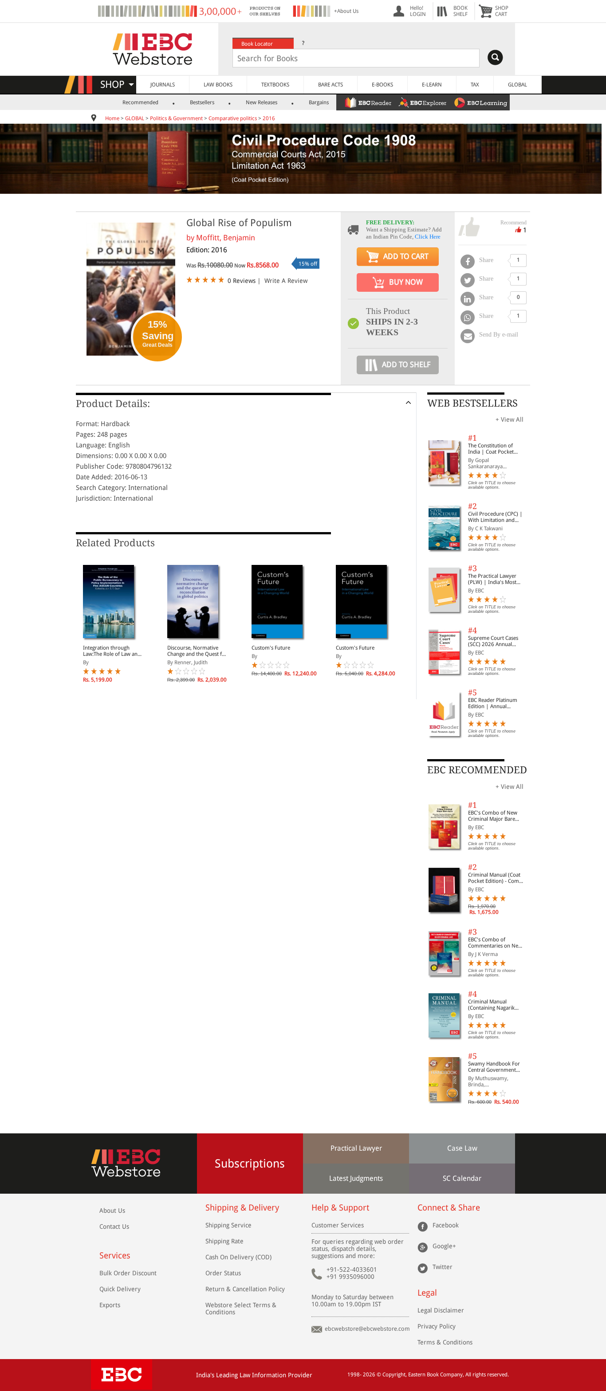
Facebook (446, 1225)
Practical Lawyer (356, 1148)
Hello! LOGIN (418, 11)
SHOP (116, 84)
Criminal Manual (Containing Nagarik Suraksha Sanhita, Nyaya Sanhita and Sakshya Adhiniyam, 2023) (496, 1005)
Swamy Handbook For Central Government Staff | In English (494, 1067)
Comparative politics (233, 118)
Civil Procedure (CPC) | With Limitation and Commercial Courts (495, 517)
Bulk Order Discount (128, 1273)
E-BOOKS (382, 85)
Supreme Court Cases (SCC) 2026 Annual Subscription (493, 641)
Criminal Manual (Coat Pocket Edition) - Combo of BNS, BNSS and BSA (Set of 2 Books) (496, 878)
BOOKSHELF (460, 11)
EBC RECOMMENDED (477, 770)
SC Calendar (462, 1178)
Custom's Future (271, 648)
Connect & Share (448, 1208)
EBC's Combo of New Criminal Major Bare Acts (492, 816)
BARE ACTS (330, 85)
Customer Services (337, 1225)
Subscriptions (250, 1163)
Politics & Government (176, 118)
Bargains (319, 102)
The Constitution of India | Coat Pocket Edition (491, 449)
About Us (112, 1210)
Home (112, 118)
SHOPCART (501, 11)
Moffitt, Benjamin (225, 237)
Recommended (140, 102)
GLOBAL (517, 85)
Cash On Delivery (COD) (238, 1257)
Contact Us (114, 1226)
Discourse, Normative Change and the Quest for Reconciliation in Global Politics (197, 651)
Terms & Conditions (444, 1342)
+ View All (509, 419)
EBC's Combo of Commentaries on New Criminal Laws (495, 942)
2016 (269, 118)
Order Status (223, 1273)
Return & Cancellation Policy (245, 1289)
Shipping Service (228, 1225)
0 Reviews (242, 280)
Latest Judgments (356, 1178)
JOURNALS (162, 85)
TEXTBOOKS (275, 85)
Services (114, 1255)
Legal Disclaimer (440, 1310)
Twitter (443, 1266)
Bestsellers (202, 102)
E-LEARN (432, 85)
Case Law (462, 1148)
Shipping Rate (224, 1241)
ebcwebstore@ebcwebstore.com (367, 1328)
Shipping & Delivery (242, 1208)
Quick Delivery (120, 1289)
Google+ (444, 1246)
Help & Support (340, 1208)
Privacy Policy (436, 1326)
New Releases (261, 102)
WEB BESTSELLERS (472, 403)
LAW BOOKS (218, 85)
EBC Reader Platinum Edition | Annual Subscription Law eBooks (492, 703)
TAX (475, 85)
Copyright (393, 1374)
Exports (109, 1305)
